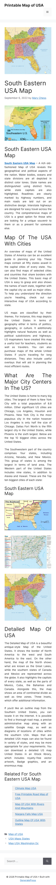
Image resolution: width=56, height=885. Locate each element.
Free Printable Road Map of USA (31, 796)
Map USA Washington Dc (24, 843)
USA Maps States (19, 838)
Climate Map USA (25, 788)
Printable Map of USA (24, 5)
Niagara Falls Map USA (29, 814)
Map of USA (16, 834)
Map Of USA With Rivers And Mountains (29, 806)
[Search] (47, 861)
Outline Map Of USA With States (30, 822)
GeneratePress (28, 880)
